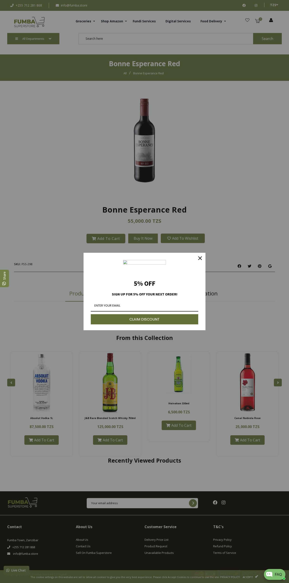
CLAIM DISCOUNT (144, 319)
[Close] (200, 258)
